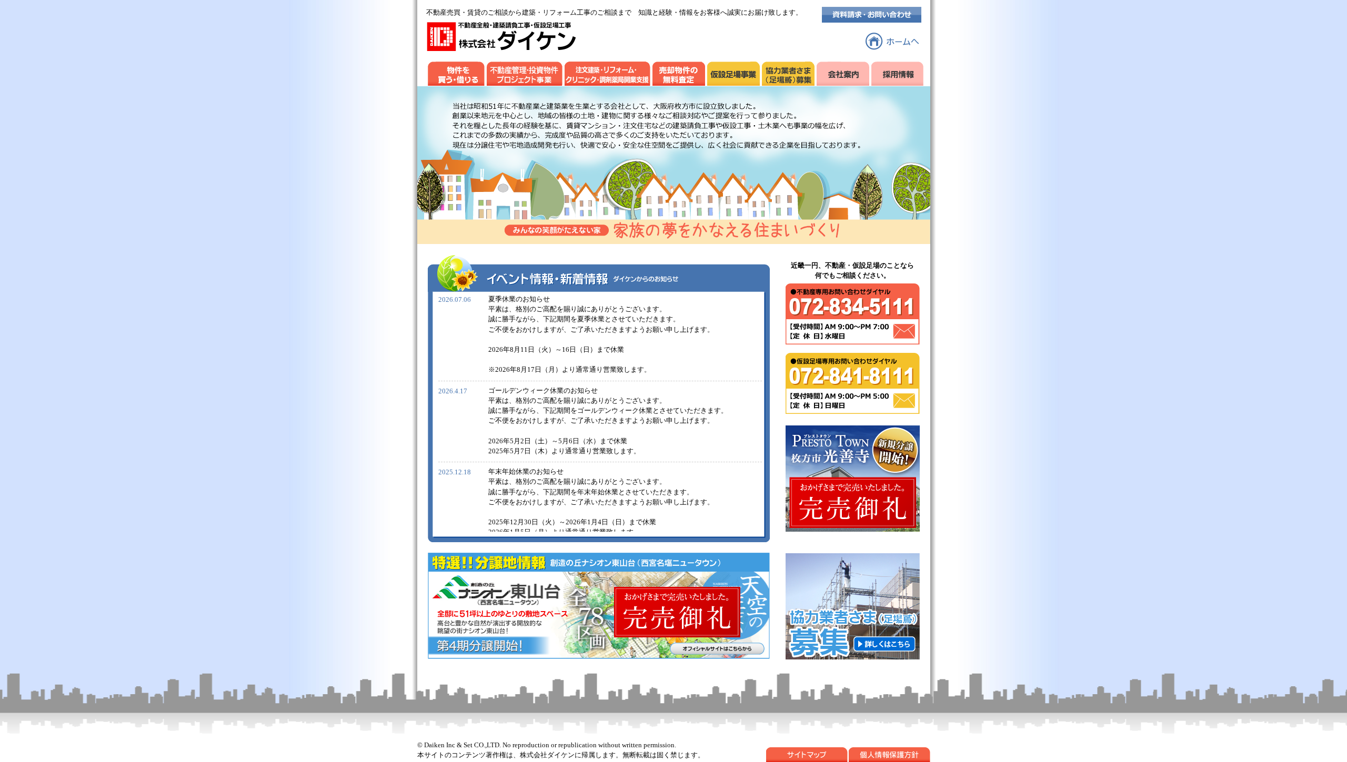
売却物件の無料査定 (678, 71)
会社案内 (843, 71)
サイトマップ (807, 754)
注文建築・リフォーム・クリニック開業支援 (607, 71)
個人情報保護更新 (889, 754)
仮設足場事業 (733, 71)
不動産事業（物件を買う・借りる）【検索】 (456, 71)
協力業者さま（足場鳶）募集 (788, 71)
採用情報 (897, 71)
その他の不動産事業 (524, 71)
